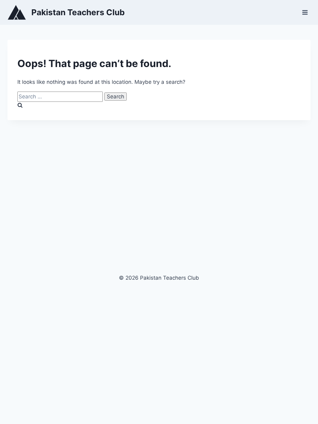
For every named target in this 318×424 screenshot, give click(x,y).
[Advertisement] (159, 197)
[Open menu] (305, 12)
